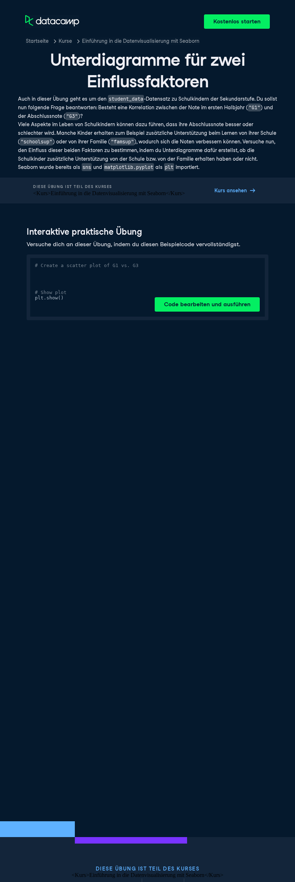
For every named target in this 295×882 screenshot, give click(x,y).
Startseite (37, 41)
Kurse (65, 41)
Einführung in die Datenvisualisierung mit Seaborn (140, 41)
